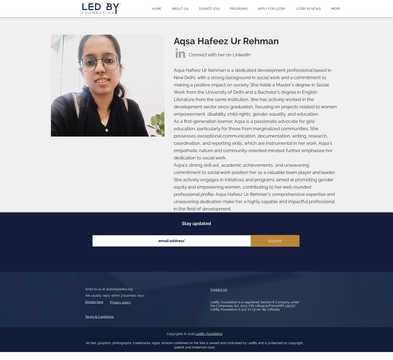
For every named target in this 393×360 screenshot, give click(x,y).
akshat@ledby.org (119, 289)
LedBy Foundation (209, 334)
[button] (180, 8)
